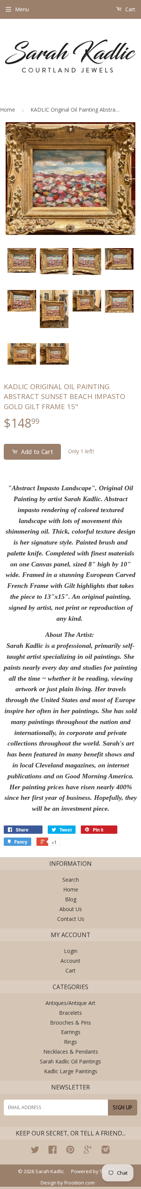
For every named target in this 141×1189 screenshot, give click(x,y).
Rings (70, 1041)
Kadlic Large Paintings (70, 1071)
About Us (70, 909)
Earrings (70, 1032)
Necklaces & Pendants (70, 1051)
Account (70, 960)
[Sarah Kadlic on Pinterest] (70, 1151)
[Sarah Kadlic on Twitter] (35, 1151)
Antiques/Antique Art (70, 1002)
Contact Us (70, 918)
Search (70, 879)
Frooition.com (79, 1182)
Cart (129, 9)
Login (70, 950)
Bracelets (70, 1012)
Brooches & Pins (70, 1022)
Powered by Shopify (94, 1171)
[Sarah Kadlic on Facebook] (52, 1151)
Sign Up (122, 1107)
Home (7, 109)
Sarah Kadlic (49, 1171)
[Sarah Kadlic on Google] (87, 1151)
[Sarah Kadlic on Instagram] (105, 1151)
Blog (70, 899)
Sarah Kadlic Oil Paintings (70, 1061)
